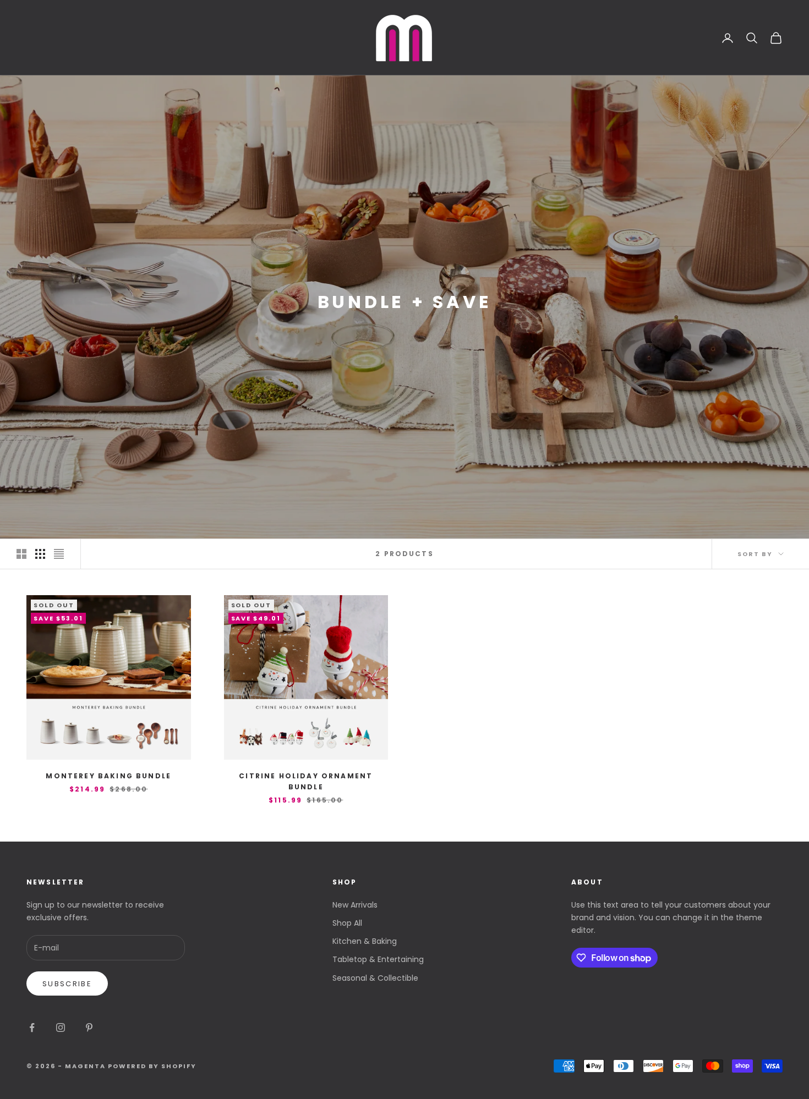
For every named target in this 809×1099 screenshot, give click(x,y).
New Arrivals (355, 904)
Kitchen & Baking (364, 941)
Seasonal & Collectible (375, 977)
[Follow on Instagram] (60, 1027)
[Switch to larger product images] (21, 554)
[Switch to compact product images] (59, 554)
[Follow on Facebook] (31, 1027)
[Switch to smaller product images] (40, 554)
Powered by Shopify (152, 1066)
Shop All (347, 922)
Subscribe (67, 984)
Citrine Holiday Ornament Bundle (306, 781)
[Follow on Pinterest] (89, 1027)
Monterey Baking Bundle (108, 776)
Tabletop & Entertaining (378, 959)
